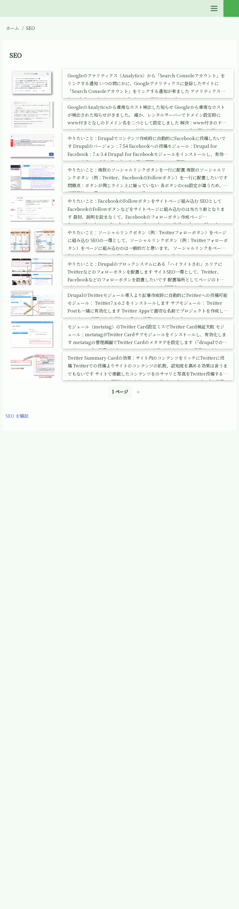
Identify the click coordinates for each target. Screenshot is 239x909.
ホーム (12, 28)
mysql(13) (26, 725)
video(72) (26, 817)
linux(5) (24, 680)
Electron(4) (28, 589)
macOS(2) (26, 703)
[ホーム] (11, 449)
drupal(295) (28, 566)
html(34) (25, 611)
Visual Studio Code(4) (39, 840)
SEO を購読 (17, 416)
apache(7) (26, 520)
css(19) (23, 543)
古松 (127, 449)
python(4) (26, 771)
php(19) (24, 749)
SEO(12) (24, 794)
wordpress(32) (31, 885)
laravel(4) (26, 657)
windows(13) (29, 862)
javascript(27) (30, 634)
